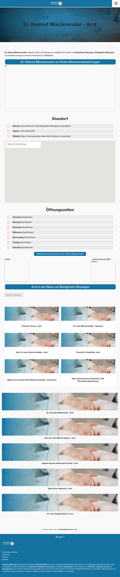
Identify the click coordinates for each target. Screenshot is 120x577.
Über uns (5, 557)
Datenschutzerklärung (9, 552)
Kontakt (5, 559)
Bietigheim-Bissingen (14, 295)
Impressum (6, 554)
